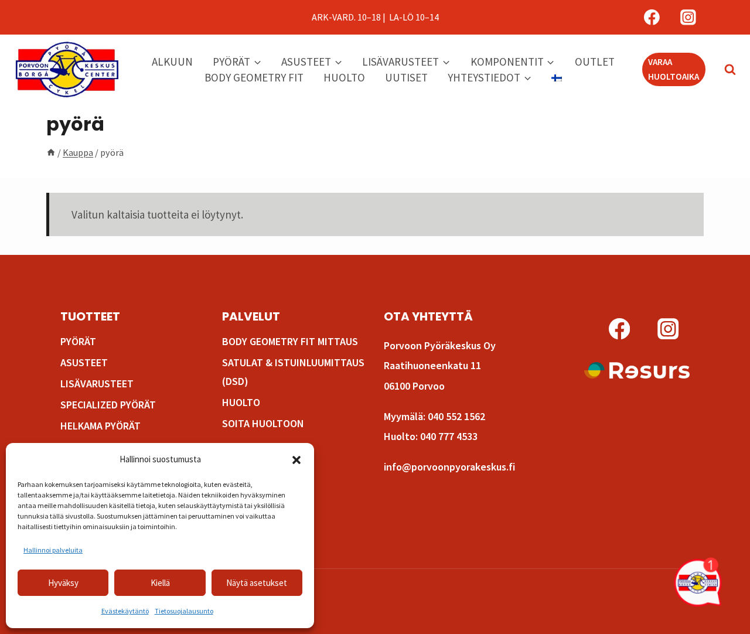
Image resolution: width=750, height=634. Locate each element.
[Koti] (51, 152)
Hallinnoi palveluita (53, 550)
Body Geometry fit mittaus (290, 341)
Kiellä (160, 582)
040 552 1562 (456, 416)
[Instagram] (688, 17)
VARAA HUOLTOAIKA (673, 68)
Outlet (595, 61)
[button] (296, 460)
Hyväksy (63, 582)
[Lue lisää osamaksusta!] (637, 370)
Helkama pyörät (100, 425)
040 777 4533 (449, 436)
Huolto (344, 77)
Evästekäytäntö (125, 610)
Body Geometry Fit (254, 77)
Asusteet (84, 362)
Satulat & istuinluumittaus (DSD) (293, 372)
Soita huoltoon (263, 423)
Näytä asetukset (256, 582)
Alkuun (172, 61)
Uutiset (406, 77)
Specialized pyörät (108, 404)
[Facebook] (652, 17)
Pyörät (78, 341)
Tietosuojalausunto (184, 610)
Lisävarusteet (97, 383)
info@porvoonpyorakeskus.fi (449, 466)
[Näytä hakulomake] (724, 70)
